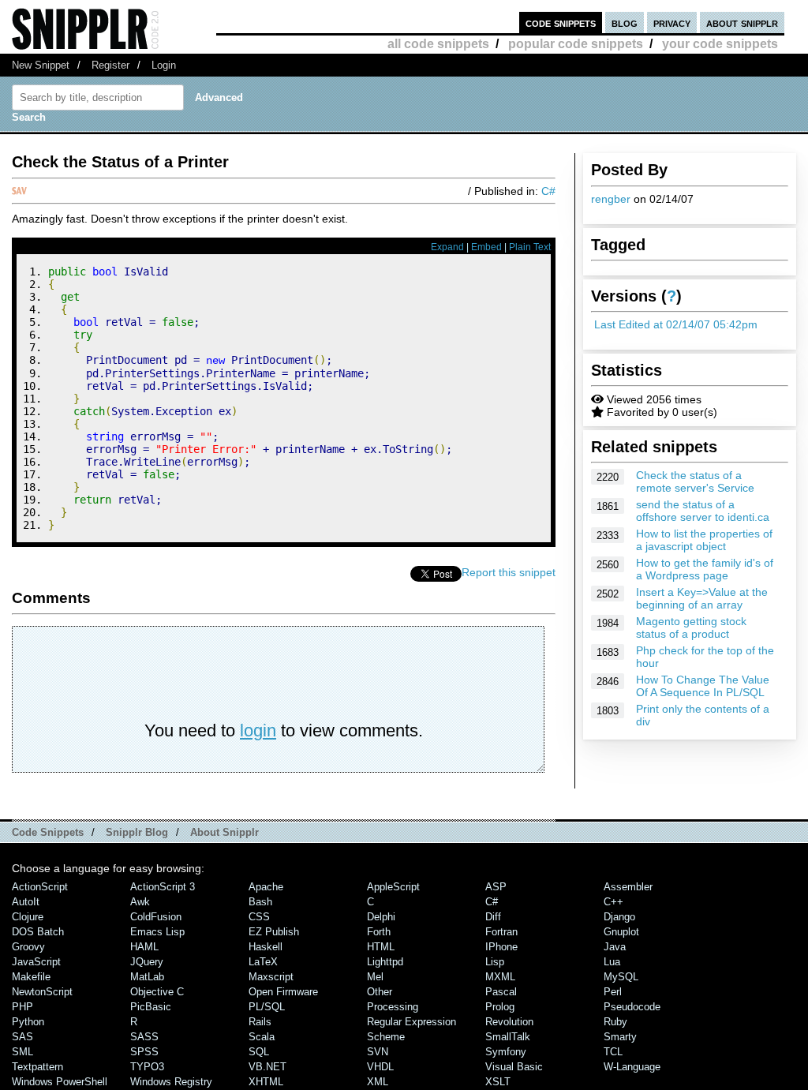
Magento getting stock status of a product (691, 627)
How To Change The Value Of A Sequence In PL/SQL (702, 686)
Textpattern (37, 1067)
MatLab (147, 977)
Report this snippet (509, 572)
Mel (375, 977)
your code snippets (720, 44)
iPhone (501, 947)
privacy (671, 22)
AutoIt (25, 902)
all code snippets (438, 44)
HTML (381, 947)
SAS (22, 1037)
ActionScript (40, 887)
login (258, 730)
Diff (493, 917)
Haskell (265, 947)
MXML (500, 977)
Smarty (620, 1037)
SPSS (144, 1052)
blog (625, 22)
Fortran (501, 932)
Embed (486, 247)
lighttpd (385, 962)
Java (615, 947)
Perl (613, 992)
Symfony (505, 1052)
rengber (610, 199)
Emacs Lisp (157, 932)
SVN (377, 1052)
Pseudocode (632, 1007)
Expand (447, 247)
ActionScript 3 (162, 887)
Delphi (381, 917)
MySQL (621, 977)
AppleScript (393, 887)
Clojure (27, 917)
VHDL (380, 1067)
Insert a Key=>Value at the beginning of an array (702, 598)
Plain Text (530, 247)
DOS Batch (38, 932)
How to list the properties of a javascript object (704, 539)
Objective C (157, 992)
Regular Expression (411, 1022)
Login (164, 65)
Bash (260, 902)
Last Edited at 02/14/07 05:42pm (676, 324)
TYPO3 (147, 1067)
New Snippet (40, 65)
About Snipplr (224, 832)
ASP (496, 887)
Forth (379, 932)
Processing (392, 1007)
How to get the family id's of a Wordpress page (704, 569)
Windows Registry (171, 1082)
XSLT (498, 1082)
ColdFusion (155, 917)
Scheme (386, 1037)
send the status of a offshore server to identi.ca (702, 510)
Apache (266, 887)
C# (548, 191)
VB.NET (267, 1067)
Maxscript (271, 977)
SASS (144, 1037)
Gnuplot (621, 932)
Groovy (28, 947)
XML (377, 1082)
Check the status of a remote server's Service (695, 481)
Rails (260, 1022)
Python (28, 1022)
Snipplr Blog (137, 832)
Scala (262, 1037)
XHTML (266, 1082)
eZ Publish (274, 932)
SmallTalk (507, 1037)
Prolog (499, 1007)
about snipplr (742, 22)
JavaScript (36, 962)
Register (110, 65)
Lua (612, 962)
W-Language (632, 1067)
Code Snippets (48, 832)
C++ (613, 902)
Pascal (501, 992)
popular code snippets (575, 44)
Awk (140, 902)
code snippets (561, 22)
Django (619, 917)
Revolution (509, 1022)
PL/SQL (267, 1007)
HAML (144, 947)
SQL (259, 1052)
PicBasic (150, 1007)
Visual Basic (514, 1067)
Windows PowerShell (59, 1082)
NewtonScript (42, 992)
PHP (22, 1007)
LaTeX (263, 962)
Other (379, 992)
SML (22, 1052)
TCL (613, 1052)
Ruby (615, 1022)
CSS (259, 917)
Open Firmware (283, 992)
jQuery (146, 962)
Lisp (494, 962)
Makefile (31, 977)
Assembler (628, 887)
